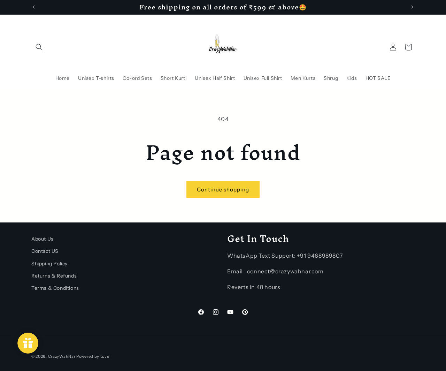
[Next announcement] (412, 7)
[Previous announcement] (33, 7)
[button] (39, 47)
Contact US (45, 251)
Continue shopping (223, 189)
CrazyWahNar (62, 356)
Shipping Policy (49, 263)
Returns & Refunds (54, 275)
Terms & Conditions (55, 288)
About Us (42, 239)
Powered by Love (92, 356)
